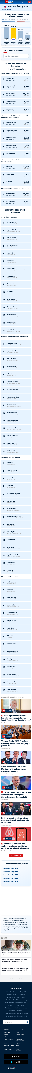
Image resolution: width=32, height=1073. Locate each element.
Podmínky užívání (8, 1039)
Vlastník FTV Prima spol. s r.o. (9, 1046)
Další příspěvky (15, 855)
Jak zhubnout (10, 992)
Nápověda (18, 1043)
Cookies (6, 1043)
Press (17, 1032)
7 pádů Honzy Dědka (21, 1002)
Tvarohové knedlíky (22, 1013)
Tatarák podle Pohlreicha (12, 1008)
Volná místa (7, 1032)
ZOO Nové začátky (21, 1000)
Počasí (23, 997)
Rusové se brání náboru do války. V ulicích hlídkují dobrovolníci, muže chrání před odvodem (16, 951)
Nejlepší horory (11, 994)
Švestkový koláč (22, 1016)
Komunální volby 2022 (10, 868)
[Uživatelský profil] (25, 2)
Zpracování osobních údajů (20, 1040)
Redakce (18, 1045)
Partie (17, 997)
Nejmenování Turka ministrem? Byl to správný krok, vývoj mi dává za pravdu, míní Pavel (15, 969)
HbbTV (5, 1037)
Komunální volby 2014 (10, 875)
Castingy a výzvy (20, 1034)
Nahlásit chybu (7, 1049)
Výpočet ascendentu (10, 1013)
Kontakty (18, 1037)
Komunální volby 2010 (10, 878)
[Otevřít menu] (2, 2)
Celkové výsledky (6, 9)
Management (19, 1030)
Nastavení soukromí (18, 1049)
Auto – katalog (9, 1002)
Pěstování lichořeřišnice (16, 1011)
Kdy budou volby (10, 1000)
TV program (21, 994)
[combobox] (15, 56)
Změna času (11, 997)
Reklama (6, 1034)
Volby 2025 (11, 1005)
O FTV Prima (7, 1030)
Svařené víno (20, 1005)
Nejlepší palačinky (10, 1016)
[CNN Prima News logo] (9, 1)
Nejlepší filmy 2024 (20, 992)
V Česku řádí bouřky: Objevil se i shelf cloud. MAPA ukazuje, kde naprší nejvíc (14, 960)
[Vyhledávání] (22, 2)
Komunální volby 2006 (10, 881)
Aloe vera (24, 1008)
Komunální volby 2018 (10, 872)
